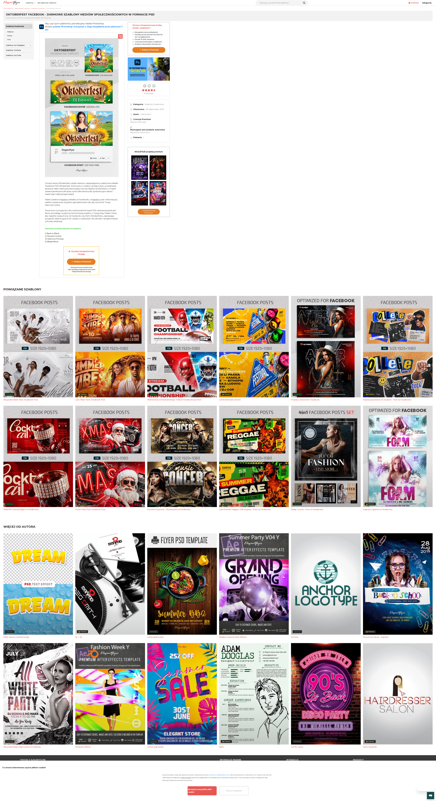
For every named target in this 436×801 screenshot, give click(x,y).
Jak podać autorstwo (140, 132)
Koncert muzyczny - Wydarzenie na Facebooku (169, 509)
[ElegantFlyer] (11, 3)
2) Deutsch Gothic (53, 236)
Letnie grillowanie (155, 637)
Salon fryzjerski (370, 747)
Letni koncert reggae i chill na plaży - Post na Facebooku (245, 509)
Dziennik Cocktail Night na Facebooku (21, 509)
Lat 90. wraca (297, 747)
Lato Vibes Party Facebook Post (90, 400)
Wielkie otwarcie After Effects (233, 637)
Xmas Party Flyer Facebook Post (90, 509)
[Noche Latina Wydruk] (158, 167)
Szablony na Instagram (15, 45)
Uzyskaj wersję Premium (148, 211)
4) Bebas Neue (51, 242)
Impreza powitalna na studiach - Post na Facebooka (387, 400)
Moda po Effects (83, 747)
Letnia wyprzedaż (155, 747)
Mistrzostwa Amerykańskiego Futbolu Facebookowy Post (174, 400)
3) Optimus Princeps (54, 239)
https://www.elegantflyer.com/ (219, 775)
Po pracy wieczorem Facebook (305, 400)
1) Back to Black (52, 233)
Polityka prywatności (185, 780)
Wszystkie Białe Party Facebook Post (20, 400)
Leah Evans (145, 114)
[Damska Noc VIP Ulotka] (158, 193)
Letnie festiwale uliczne (230, 400)
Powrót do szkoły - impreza (375, 637)
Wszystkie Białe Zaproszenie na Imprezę (22, 747)
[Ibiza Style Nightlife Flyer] (139, 193)
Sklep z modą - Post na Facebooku (307, 509)
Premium (415, 3)
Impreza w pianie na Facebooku (377, 509)
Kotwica (295, 637)
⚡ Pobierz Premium (81, 262)
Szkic (221, 747)
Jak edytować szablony (46, 3)
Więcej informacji (138, 122)
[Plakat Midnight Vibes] (139, 167)
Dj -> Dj (78, 637)
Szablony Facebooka (15, 26)
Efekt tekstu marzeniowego (16, 637)
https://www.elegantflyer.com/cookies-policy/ (206, 777)
